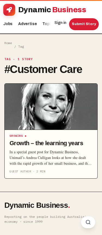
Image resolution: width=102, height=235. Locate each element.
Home (8, 43)
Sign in (60, 23)
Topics (50, 24)
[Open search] (88, 222)
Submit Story (84, 24)
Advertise (27, 24)
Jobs (8, 24)
